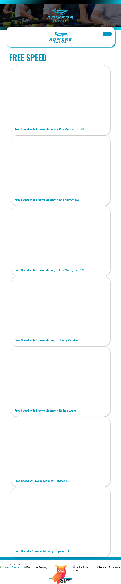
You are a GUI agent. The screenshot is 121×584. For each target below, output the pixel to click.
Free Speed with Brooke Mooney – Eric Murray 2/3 (47, 199)
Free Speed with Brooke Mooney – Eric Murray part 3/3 (50, 129)
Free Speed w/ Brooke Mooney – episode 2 (42, 481)
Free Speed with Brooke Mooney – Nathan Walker (46, 410)
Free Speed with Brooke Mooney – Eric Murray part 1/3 (50, 270)
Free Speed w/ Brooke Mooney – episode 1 (42, 551)
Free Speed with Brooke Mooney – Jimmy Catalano (47, 340)
